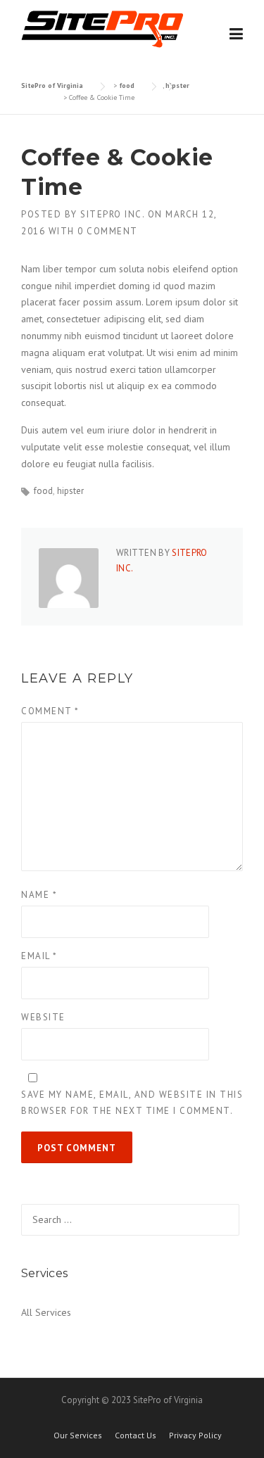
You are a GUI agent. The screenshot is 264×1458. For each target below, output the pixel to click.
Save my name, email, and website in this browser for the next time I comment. (132, 1102)
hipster (70, 491)
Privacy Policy (195, 1435)
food (43, 491)
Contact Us (135, 1435)
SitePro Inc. (112, 214)
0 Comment (107, 231)
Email (39, 956)
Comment (50, 711)
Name (39, 895)
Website (43, 1017)
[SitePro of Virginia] (102, 28)
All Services (46, 1312)
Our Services (78, 1435)
